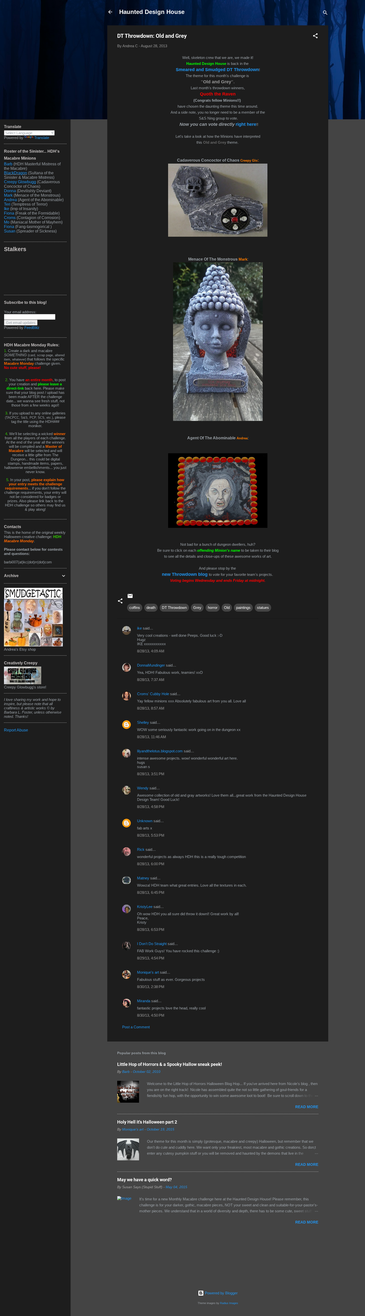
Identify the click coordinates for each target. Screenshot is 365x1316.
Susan (10, 231)
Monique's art (148, 972)
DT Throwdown (174, 607)
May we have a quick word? (144, 1179)
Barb (8, 164)
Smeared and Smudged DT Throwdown (217, 69)
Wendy (142, 788)
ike (139, 628)
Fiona (9, 213)
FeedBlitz (31, 327)
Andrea (10, 200)
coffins (134, 607)
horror (213, 607)
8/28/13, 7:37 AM (150, 680)
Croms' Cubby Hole (153, 694)
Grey (197, 607)
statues (263, 607)
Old (227, 607)
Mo (6, 222)
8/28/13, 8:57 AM (150, 708)
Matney (143, 878)
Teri (7, 204)
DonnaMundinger (151, 665)
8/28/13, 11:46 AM (151, 737)
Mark (8, 195)
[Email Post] (130, 597)
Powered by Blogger (221, 1293)
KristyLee (144, 907)
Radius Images (229, 1303)
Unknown (144, 821)
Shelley (143, 722)
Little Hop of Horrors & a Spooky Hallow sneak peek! (169, 1064)
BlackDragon (15, 173)
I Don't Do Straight (152, 944)
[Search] (325, 13)
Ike (6, 209)
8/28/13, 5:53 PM (150, 835)
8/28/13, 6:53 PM (150, 929)
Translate (41, 138)
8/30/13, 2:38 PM (150, 987)
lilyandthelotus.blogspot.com (160, 751)
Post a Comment (136, 1027)
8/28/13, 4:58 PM (150, 807)
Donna (10, 191)
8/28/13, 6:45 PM (150, 892)
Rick (141, 849)
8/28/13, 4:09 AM (150, 651)
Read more (306, 1107)
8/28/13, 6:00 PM (150, 864)
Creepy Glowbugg (20, 182)
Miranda (143, 1001)
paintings (243, 607)
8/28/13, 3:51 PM (150, 774)
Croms (10, 218)
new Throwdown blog (185, 574)
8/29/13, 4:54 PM (150, 958)
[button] (315, 37)
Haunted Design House (151, 11)
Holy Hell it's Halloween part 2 (147, 1122)
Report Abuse (16, 730)
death (150, 607)
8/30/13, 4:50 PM (150, 1015)
